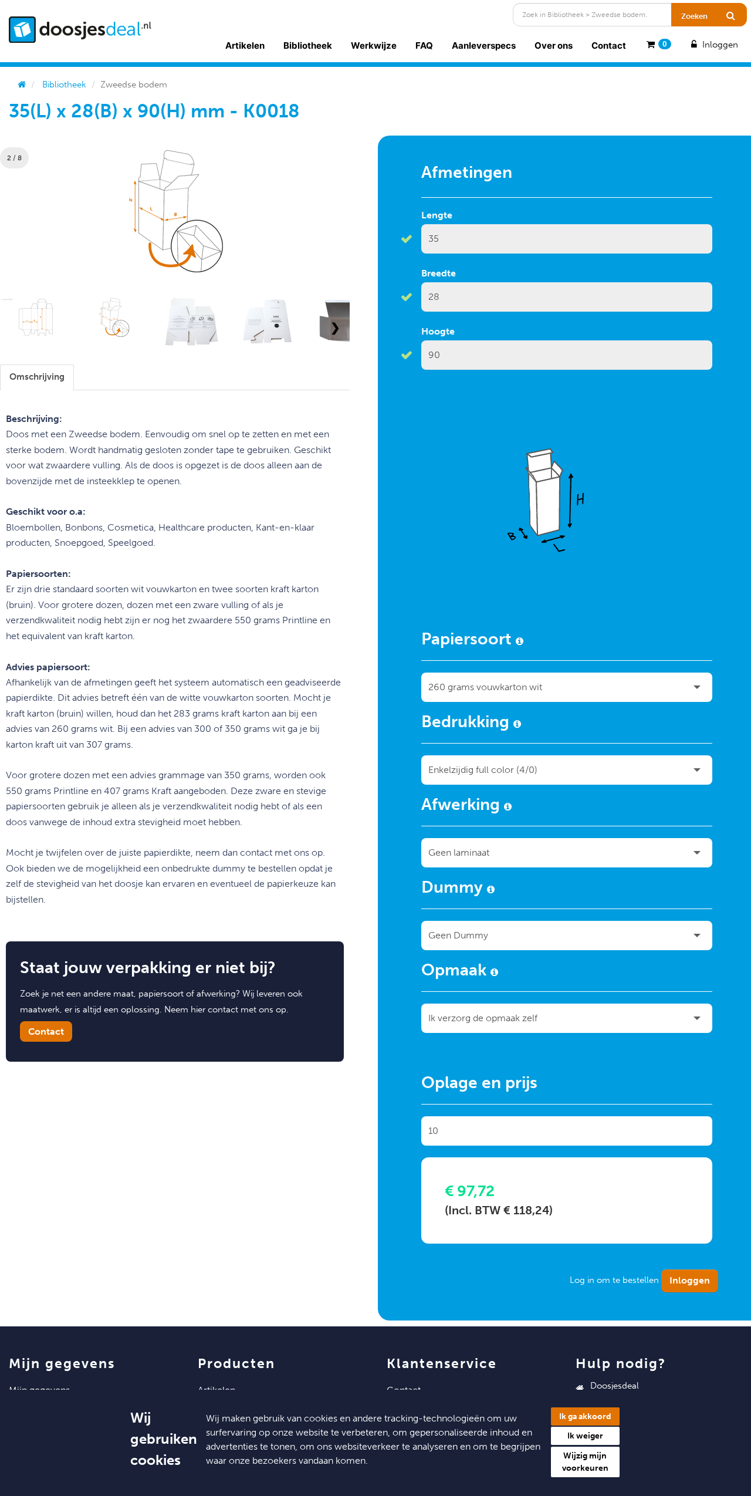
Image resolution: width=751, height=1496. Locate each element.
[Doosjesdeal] (80, 29)
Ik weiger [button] (585, 1436)
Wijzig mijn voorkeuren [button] (585, 1462)
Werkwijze (374, 45)
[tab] (37, 377)
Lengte (436, 215)
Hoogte (438, 331)
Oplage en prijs (479, 1084)
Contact (608, 45)
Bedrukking (467, 723)
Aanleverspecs (484, 45)
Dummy (454, 889)
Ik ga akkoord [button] (585, 1416)
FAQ (424, 45)
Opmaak (455, 972)
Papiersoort (468, 641)
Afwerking (462, 806)
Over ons (554, 45)
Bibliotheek (307, 45)
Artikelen (245, 45)
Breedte (438, 273)
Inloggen (719, 44)
